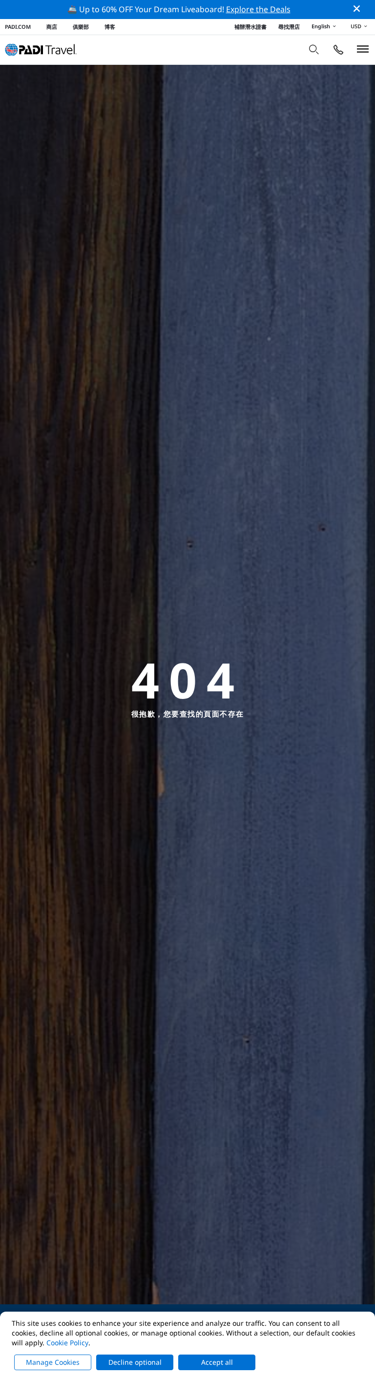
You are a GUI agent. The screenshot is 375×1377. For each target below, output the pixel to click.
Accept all (217, 1362)
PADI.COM (18, 26)
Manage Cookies (53, 1362)
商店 (51, 26)
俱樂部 (81, 26)
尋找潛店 (289, 26)
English (321, 26)
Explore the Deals (258, 9)
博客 (109, 26)
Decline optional (135, 1362)
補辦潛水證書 (250, 26)
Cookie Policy (67, 1342)
